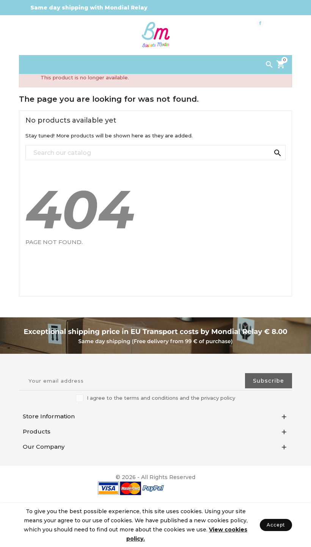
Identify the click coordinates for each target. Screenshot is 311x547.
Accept (276, 525)
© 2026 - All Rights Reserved (155, 477)
